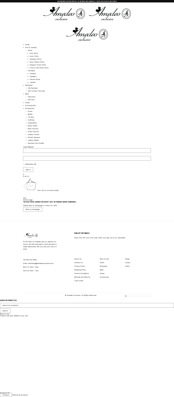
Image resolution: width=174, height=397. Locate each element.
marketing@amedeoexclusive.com (40, 263)
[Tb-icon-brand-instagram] (28, 296)
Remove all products (20, 395)
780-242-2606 (31, 260)
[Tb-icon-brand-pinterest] (35, 296)
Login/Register (28, 147)
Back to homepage (33, 209)
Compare (5, 395)
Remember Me (30, 164)
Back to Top (4, 314)
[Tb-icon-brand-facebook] (24, 296)
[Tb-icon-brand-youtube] (32, 296)
